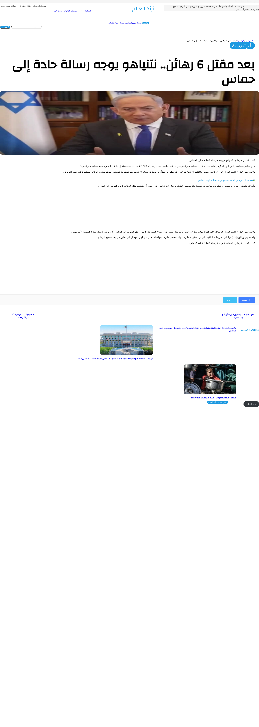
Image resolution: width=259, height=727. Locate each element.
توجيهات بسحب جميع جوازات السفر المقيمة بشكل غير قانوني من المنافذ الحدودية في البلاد (115, 358)
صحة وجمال (102, 27)
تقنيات (94, 27)
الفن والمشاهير (113, 27)
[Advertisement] (174, 209)
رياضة (122, 27)
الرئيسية (128, 27)
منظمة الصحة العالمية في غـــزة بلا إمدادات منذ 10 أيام (213, 398)
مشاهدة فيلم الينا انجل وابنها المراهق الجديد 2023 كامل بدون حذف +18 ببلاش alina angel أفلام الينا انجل (197, 330)
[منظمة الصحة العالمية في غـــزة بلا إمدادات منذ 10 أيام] (210, 393)
